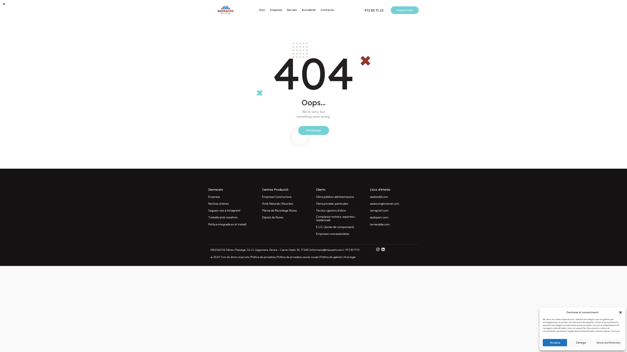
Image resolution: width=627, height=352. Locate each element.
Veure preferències (608, 342)
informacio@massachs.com (327, 249)
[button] (620, 312)
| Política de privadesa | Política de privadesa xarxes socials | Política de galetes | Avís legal (302, 257)
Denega (581, 342)
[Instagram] (378, 249)
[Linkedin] (383, 249)
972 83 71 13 (352, 249)
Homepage (313, 130)
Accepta (555, 342)
